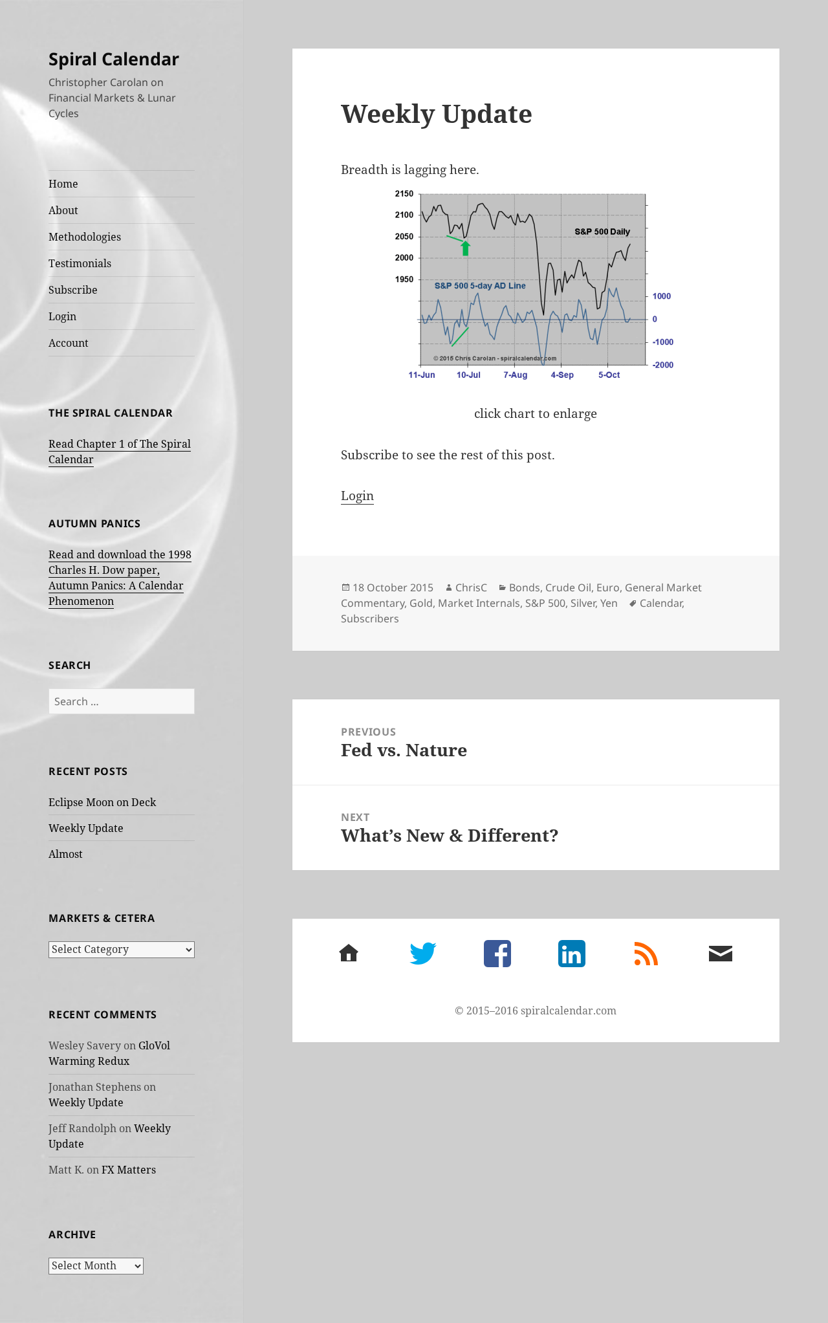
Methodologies (85, 237)
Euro (608, 587)
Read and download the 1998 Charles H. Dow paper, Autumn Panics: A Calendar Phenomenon (120, 577)
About (63, 210)
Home (63, 184)
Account (69, 343)
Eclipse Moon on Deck (102, 802)
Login (62, 316)
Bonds (524, 587)
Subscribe (73, 290)
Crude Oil (568, 587)
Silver (583, 603)
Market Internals (479, 603)
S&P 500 (545, 603)
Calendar (661, 603)
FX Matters (129, 1170)
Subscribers (370, 618)
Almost (66, 854)
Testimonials (80, 263)
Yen (609, 603)
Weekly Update (86, 828)
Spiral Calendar (114, 59)
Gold (421, 603)
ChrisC (471, 587)
